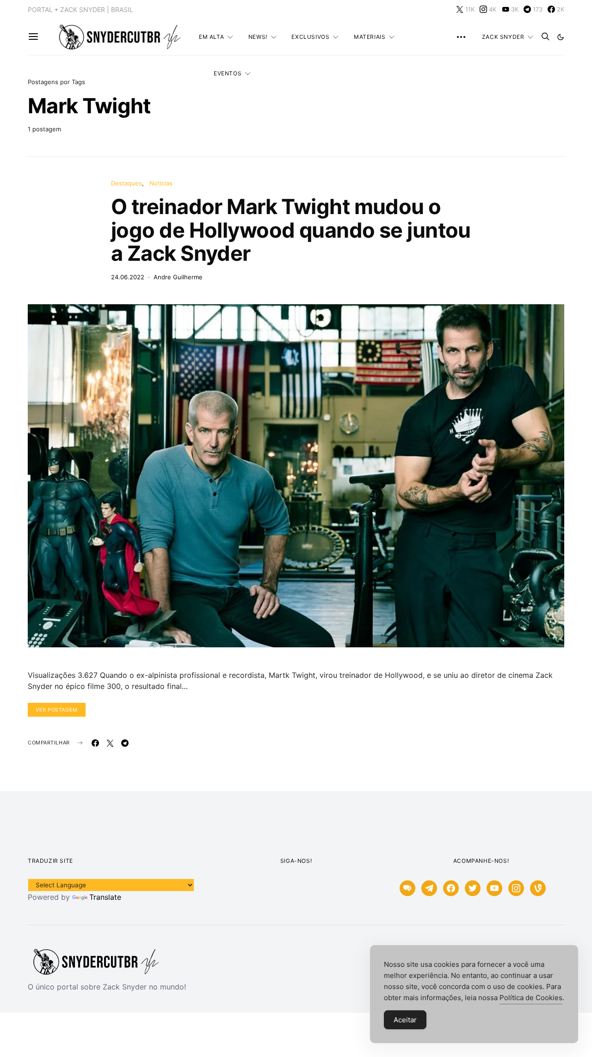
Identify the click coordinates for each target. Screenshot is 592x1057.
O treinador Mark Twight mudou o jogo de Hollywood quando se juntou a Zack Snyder (291, 230)
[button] (560, 37)
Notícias (161, 183)
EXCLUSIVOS (310, 36)
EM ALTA (211, 36)
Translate (105, 897)
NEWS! (257, 36)
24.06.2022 (127, 277)
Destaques (126, 183)
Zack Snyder (503, 36)
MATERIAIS (369, 36)
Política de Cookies (531, 997)
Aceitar (405, 1019)
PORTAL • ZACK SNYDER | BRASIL (80, 9)
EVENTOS (227, 73)
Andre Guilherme (178, 277)
